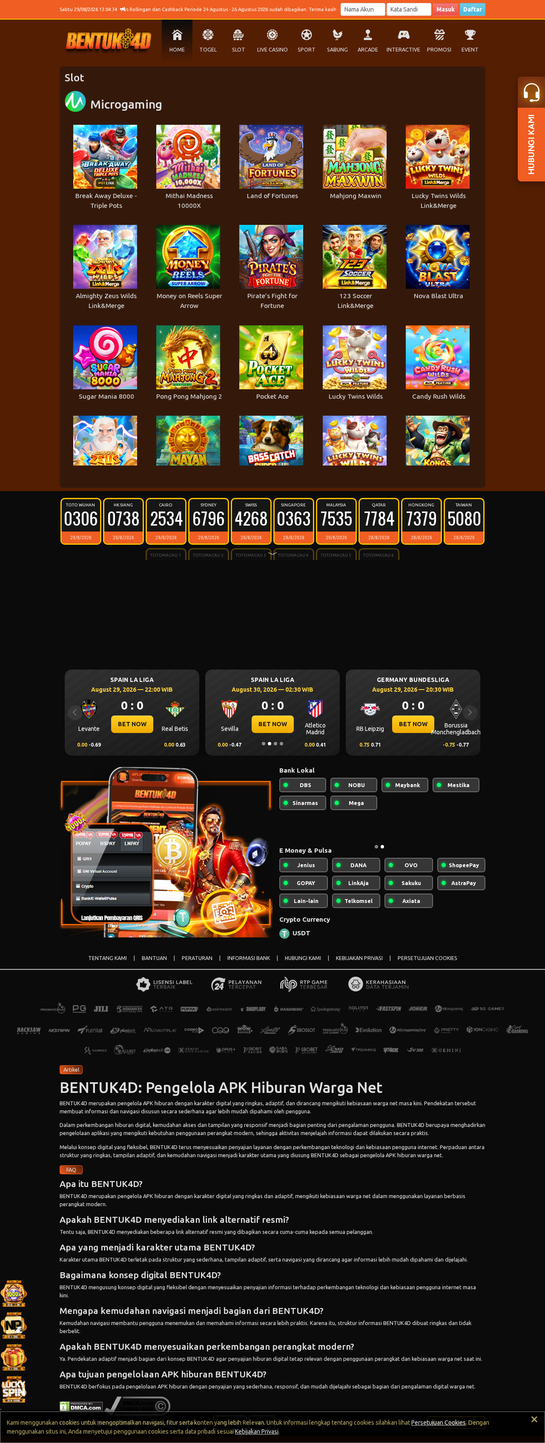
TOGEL (208, 49)
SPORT (307, 49)
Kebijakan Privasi (256, 1431)
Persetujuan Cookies (438, 1422)
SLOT (238, 49)
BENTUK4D (73, 1110)
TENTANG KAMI (107, 965)
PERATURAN (197, 965)
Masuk (445, 9)
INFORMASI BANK (248, 965)
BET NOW (132, 724)
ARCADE (368, 49)
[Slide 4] (281, 744)
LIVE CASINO (272, 49)
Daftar (472, 9)
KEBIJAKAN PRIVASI (359, 965)
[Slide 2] (269, 744)
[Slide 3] (275, 744)
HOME (177, 49)
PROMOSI (439, 49)
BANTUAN (154, 965)
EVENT (470, 49)
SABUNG (337, 49)
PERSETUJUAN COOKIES (427, 965)
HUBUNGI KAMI (303, 965)
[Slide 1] (263, 744)
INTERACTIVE (403, 49)
